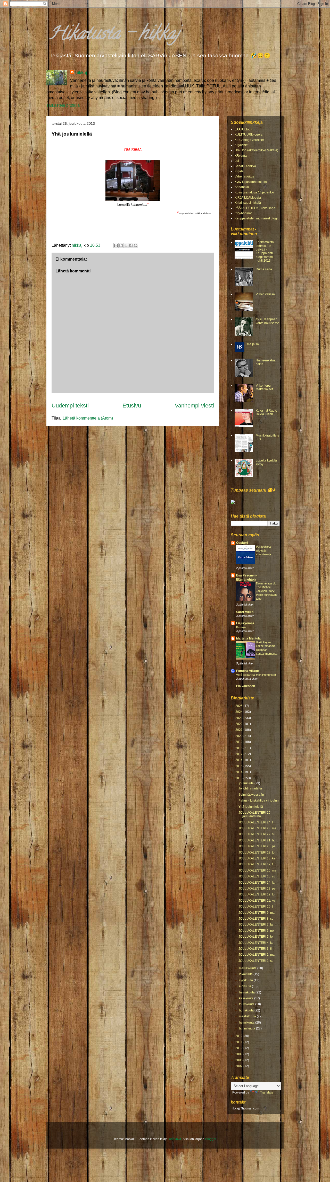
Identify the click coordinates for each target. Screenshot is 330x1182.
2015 (239, 766)
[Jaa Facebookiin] (130, 245)
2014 (239, 772)
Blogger (210, 1139)
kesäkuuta (246, 998)
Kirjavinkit (241, 145)
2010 (239, 1048)
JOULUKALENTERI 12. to (256, 894)
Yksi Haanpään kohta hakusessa (267, 321)
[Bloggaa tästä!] (120, 245)
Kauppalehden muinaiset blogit (256, 218)
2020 (239, 736)
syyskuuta (246, 980)
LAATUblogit (243, 129)
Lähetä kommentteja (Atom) (88, 418)
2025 (239, 706)
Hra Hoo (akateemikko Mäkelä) (256, 150)
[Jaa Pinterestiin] (135, 245)
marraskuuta (248, 968)
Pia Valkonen (245, 686)
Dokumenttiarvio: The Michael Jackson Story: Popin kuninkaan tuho (266, 591)
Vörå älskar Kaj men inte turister (256, 674)
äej (237, 161)
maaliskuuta (248, 1016)
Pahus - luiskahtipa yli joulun (258, 800)
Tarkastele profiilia (63, 105)
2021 (239, 730)
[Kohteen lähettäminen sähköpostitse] (116, 245)
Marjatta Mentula (248, 638)
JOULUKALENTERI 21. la (256, 840)
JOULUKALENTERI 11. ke (256, 900)
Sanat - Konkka (245, 166)
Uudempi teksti (70, 405)
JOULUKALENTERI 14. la (256, 882)
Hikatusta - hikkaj (114, 35)
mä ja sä (253, 344)
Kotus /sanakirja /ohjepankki (254, 192)
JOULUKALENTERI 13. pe (257, 888)
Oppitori (242, 543)
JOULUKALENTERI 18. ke (256, 858)
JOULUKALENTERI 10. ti (256, 906)
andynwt (175, 1139)
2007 (239, 1066)
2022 (239, 724)
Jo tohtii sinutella (250, 788)
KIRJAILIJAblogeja (248, 197)
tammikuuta (247, 1028)
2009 (239, 1054)
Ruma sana (264, 269)
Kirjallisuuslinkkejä (248, 203)
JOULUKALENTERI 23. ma (257, 828)
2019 (239, 742)
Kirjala (239, 171)
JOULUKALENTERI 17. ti (256, 864)
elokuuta (245, 986)
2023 (239, 718)
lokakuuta (246, 974)
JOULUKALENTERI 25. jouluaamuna (254, 814)
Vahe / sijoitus (244, 176)
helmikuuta (247, 1022)
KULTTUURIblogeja (248, 134)
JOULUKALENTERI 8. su (256, 918)
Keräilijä (241, 627)
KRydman (242, 155)
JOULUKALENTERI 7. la (255, 924)
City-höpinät (243, 213)
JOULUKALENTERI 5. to (255, 936)
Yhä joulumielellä (250, 806)
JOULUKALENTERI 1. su (256, 961)
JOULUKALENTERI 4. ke (256, 943)
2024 (239, 712)
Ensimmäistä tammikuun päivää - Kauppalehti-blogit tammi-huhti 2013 (265, 251)
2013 (239, 778)
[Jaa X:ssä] (125, 245)
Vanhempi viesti (194, 405)
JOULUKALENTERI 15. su (256, 876)
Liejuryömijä (245, 623)
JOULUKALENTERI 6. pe (256, 930)
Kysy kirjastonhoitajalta (251, 182)
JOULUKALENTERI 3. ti (255, 948)
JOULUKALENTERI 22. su (256, 834)
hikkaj (81, 72)
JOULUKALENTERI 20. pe (257, 846)
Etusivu (131, 405)
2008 (239, 1060)
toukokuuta (247, 1004)
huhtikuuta (246, 1010)
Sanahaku (242, 187)
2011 (239, 1042)
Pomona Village (247, 671)
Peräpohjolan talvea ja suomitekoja (264, 550)
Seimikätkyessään (251, 794)
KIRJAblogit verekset (249, 140)
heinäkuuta (247, 992)
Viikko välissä (265, 294)
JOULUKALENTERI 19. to (256, 852)
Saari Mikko (244, 612)
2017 (239, 754)
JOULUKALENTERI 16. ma (257, 870)
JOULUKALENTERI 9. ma (256, 912)
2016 (239, 760)
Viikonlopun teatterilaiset (264, 387)
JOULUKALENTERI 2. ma (256, 954)
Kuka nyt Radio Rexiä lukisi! (266, 412)
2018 (239, 748)
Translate (266, 1092)
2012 (239, 1036)
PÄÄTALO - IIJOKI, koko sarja (255, 208)
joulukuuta (246, 783)
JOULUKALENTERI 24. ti (256, 822)
